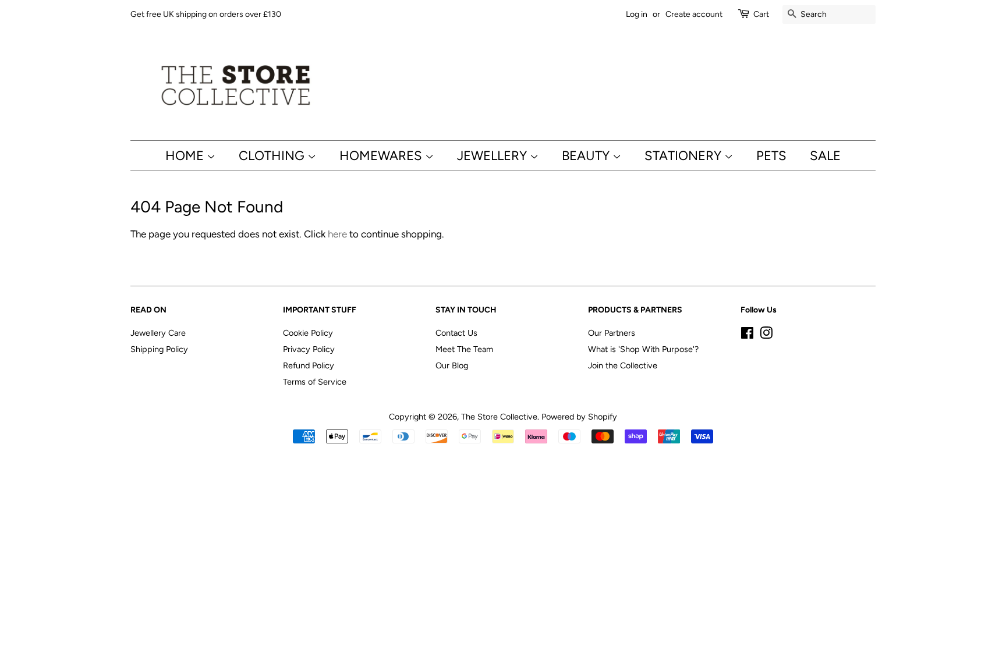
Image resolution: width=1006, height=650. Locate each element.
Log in (636, 14)
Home (186, 156)
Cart (761, 14)
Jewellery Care (158, 333)
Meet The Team (464, 349)
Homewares (382, 156)
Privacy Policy (309, 349)
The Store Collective (499, 416)
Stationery (684, 156)
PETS (771, 156)
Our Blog (451, 365)
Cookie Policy (308, 333)
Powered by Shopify (579, 416)
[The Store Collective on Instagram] (766, 335)
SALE (825, 156)
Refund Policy (308, 365)
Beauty (587, 156)
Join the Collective (622, 365)
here (337, 234)
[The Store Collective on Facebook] (747, 335)
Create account (693, 14)
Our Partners (611, 333)
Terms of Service (314, 381)
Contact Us (456, 333)
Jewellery (493, 156)
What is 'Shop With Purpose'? (643, 349)
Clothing (273, 156)
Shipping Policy (159, 349)
